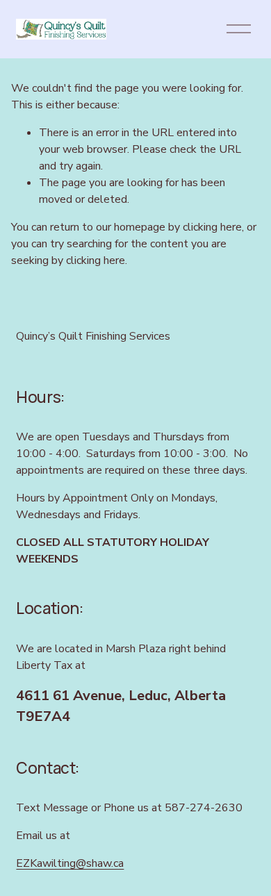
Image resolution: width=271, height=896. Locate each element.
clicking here (212, 227)
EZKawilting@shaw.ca (70, 863)
